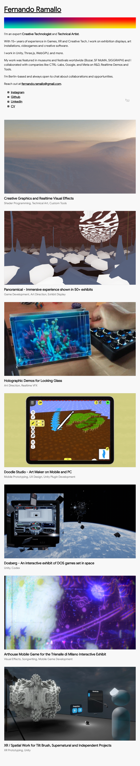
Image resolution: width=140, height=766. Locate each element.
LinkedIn (16, 101)
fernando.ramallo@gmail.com (41, 84)
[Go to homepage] (70, 24)
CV (13, 106)
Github (15, 97)
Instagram (17, 92)
